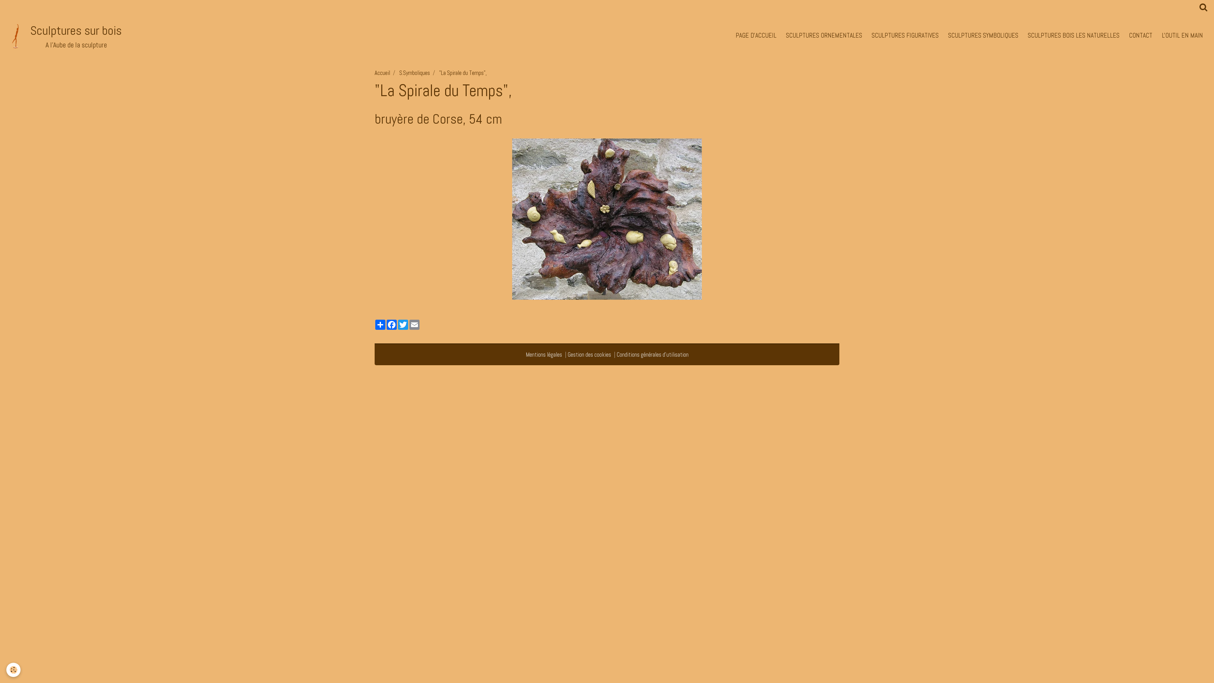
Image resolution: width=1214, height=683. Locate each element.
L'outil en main (1182, 35)
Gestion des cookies (589, 354)
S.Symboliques (414, 73)
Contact (1140, 35)
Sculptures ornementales (824, 35)
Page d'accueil (756, 35)
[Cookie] (13, 670)
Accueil (382, 73)
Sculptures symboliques (983, 35)
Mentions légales (544, 354)
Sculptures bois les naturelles (1073, 35)
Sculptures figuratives (905, 35)
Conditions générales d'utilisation (653, 354)
